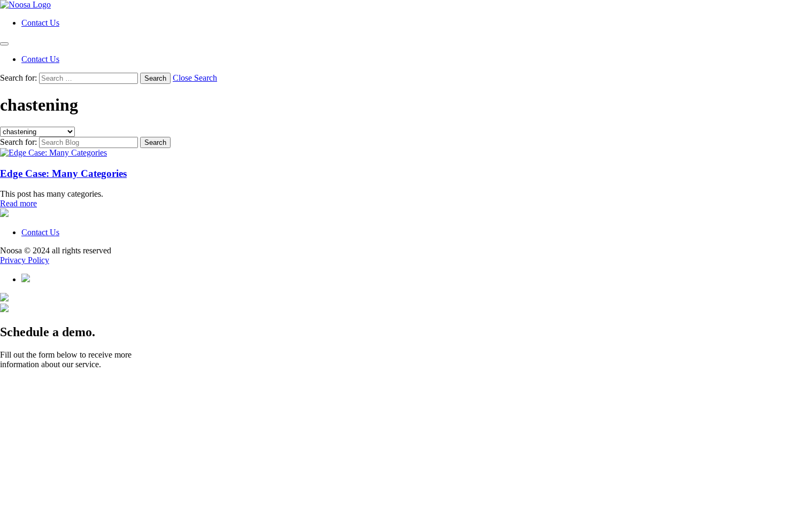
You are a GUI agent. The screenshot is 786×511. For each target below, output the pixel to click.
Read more (18, 203)
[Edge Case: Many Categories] (53, 152)
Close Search (195, 77)
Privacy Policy (24, 260)
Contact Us (40, 22)
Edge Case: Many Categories (63, 173)
